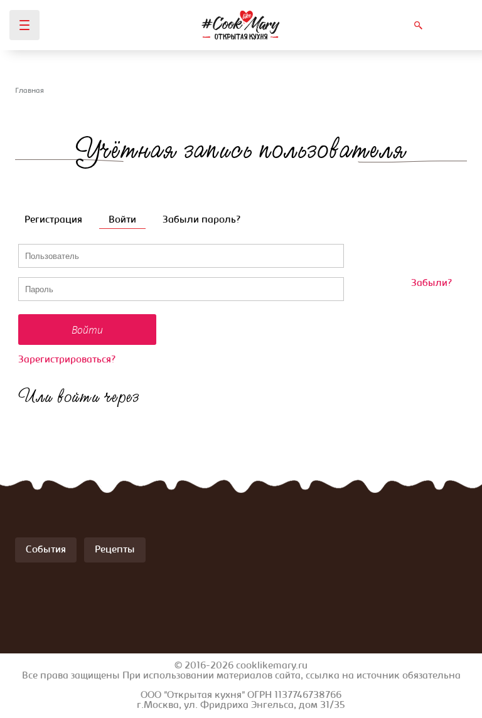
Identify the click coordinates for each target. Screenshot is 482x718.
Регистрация (53, 220)
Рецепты (115, 550)
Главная (29, 91)
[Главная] (240, 25)
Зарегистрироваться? (66, 360)
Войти (127, 220)
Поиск (418, 25)
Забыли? (431, 283)
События (46, 550)
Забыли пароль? (201, 220)
